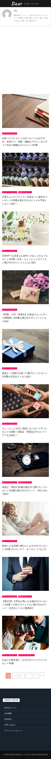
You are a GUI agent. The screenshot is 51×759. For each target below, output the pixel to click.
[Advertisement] (25, 55)
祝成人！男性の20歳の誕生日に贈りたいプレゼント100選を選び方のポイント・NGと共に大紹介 (25, 490)
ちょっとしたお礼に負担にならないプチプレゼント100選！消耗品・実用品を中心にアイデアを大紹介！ (24, 431)
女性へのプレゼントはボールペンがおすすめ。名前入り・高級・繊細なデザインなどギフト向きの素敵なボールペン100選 (24, 141)
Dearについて (10, 708)
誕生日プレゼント (25, 192)
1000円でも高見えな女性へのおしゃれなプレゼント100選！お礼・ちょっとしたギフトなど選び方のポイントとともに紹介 (25, 259)
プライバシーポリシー (13, 731)
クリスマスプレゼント (26, 655)
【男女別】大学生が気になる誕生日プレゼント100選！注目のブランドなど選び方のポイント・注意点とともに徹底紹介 (24, 604)
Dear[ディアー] (21, 755)
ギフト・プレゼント (9, 133)
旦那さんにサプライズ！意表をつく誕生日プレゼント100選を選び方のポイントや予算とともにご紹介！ (24, 200)
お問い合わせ (9, 725)
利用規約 (8, 719)
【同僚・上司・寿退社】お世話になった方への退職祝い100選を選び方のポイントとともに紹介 (24, 317)
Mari (15, 11)
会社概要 (8, 713)
